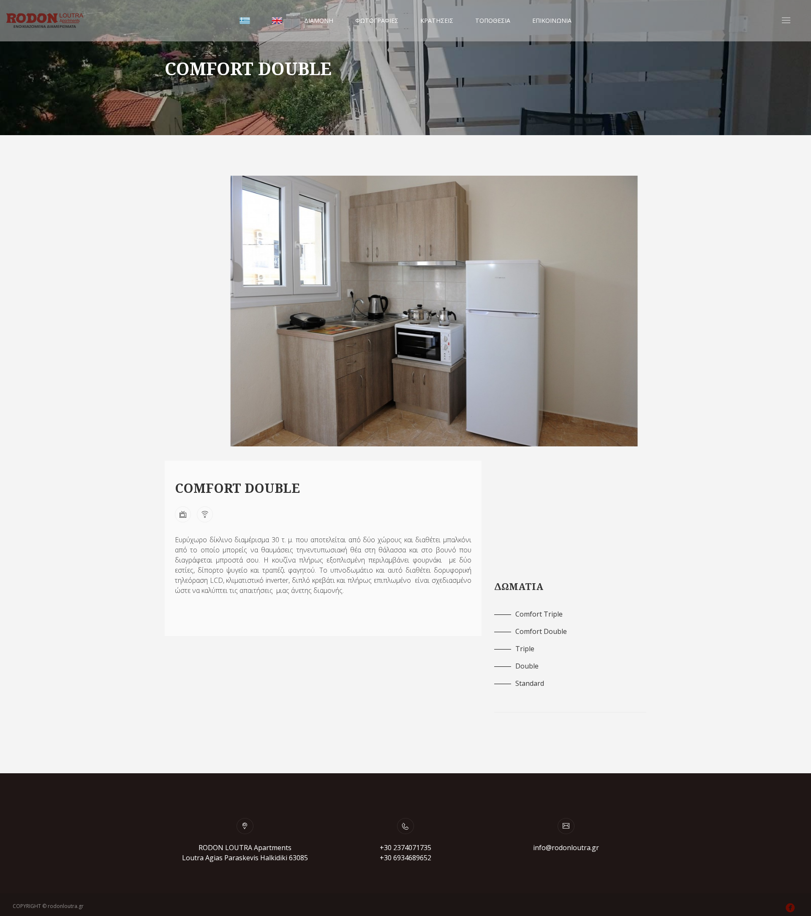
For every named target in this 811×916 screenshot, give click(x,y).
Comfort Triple (539, 614)
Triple (524, 648)
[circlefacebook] (792, 908)
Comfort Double (541, 631)
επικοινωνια (552, 20)
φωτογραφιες (376, 20)
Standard (529, 683)
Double (527, 666)
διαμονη (318, 20)
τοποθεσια (492, 20)
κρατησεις (436, 20)
